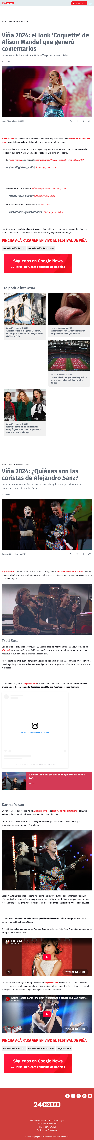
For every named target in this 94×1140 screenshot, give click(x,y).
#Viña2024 (45, 204)
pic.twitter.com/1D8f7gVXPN (53, 188)
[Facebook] (77, 121)
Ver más (32, 783)
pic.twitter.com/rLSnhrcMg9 (71, 159)
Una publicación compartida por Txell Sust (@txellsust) (35, 764)
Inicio (4, 21)
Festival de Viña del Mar (19, 21)
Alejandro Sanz (64, 1048)
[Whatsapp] (70, 121)
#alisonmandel (15, 159)
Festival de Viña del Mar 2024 (41, 248)
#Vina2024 (53, 159)
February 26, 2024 (45, 167)
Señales (79, 3)
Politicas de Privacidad (47, 1130)
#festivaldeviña (42, 159)
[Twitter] (83, 121)
